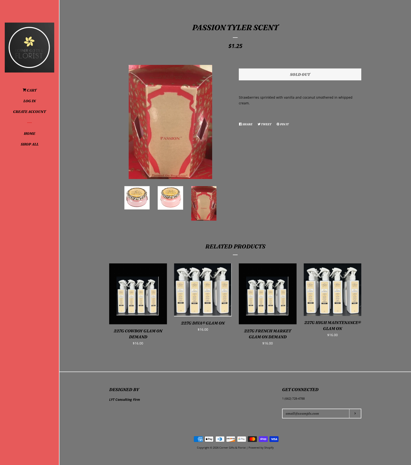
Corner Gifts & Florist (232, 447)
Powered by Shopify (261, 447)
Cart (31, 90)
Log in (29, 101)
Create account (29, 111)
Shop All (30, 144)
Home (29, 133)
